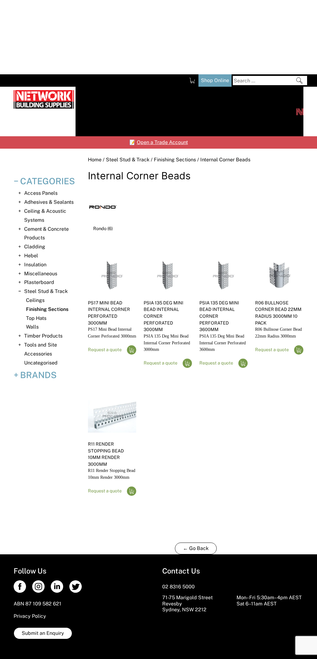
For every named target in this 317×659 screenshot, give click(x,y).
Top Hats (36, 318)
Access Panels (41, 193)
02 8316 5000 (178, 587)
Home (95, 160)
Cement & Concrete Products (46, 233)
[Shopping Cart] (192, 80)
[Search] (299, 80)
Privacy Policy (30, 616)
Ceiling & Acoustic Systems (45, 215)
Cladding (34, 247)
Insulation (35, 265)
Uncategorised (41, 363)
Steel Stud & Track (128, 160)
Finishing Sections (175, 160)
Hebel (31, 256)
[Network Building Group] (299, 111)
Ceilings (35, 300)
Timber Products (43, 336)
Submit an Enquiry (43, 633)
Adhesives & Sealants (49, 202)
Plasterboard (39, 282)
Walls (32, 327)
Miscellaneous (40, 274)
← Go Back (196, 548)
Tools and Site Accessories (40, 349)
